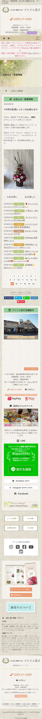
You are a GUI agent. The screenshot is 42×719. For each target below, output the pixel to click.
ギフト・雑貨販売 (15, 704)
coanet (25, 718)
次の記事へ (29, 197)
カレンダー (33, 53)
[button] (37, 37)
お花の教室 (5, 704)
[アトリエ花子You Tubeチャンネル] (31, 547)
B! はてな (34, 298)
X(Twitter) (22, 481)
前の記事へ (12, 197)
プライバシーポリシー (22, 706)
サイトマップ (34, 706)
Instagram (22, 488)
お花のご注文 (26, 704)
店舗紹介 (34, 704)
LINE (13, 382)
